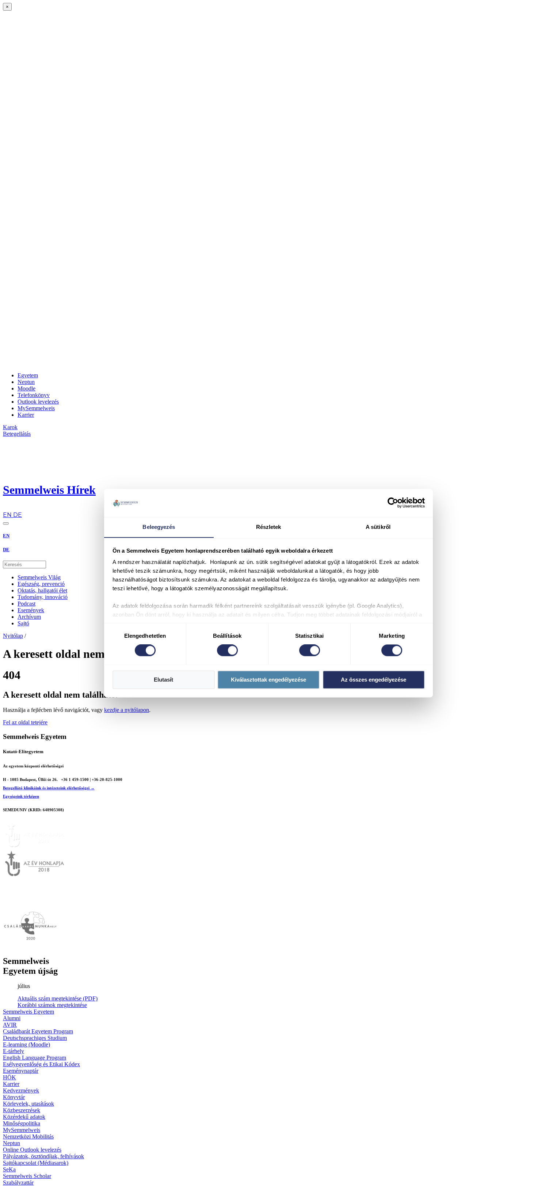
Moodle (26, 388)
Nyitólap (13, 636)
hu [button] (6, 508)
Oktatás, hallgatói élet (42, 590)
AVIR (10, 1025)
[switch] (227, 650)
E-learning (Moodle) (26, 1044)
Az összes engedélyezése (373, 679)
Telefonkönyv (34, 395)
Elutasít (163, 679)
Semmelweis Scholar (27, 1176)
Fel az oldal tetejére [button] (25, 722)
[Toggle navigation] (6, 523)
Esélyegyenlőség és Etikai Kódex (41, 1064)
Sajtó (23, 623)
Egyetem (28, 375)
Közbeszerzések (21, 1110)
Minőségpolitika (21, 1123)
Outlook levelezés (38, 401)
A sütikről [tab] (378, 527)
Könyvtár (14, 1097)
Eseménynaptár (20, 1071)
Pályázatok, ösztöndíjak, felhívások (43, 1156)
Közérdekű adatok (24, 1117)
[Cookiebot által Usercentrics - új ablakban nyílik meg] (393, 502)
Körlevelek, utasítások (28, 1104)
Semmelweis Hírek (49, 489)
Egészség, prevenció (41, 584)
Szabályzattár (18, 1182)
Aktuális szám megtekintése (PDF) (58, 998)
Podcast (26, 603)
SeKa (9, 1169)
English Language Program (34, 1058)
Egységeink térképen (21, 796)
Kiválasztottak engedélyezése (268, 679)
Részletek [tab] (268, 527)
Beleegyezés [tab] (158, 527)
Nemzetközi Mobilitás (28, 1136)
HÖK (9, 1077)
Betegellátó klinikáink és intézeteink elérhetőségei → (49, 788)
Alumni (11, 1018)
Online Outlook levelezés (32, 1150)
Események (31, 610)
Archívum (29, 617)
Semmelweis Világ (39, 577)
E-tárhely (13, 1051)
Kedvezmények (21, 1090)
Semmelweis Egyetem (28, 1011)
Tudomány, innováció (43, 597)
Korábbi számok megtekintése (52, 1005)
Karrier (26, 415)
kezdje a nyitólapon (126, 710)
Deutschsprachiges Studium (35, 1038)
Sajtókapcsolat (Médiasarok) (35, 1163)
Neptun (26, 382)
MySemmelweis (36, 408)
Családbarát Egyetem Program (38, 1031)
